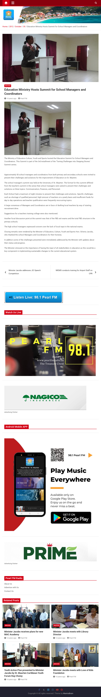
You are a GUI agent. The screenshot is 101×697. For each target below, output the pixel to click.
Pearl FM (23, 98)
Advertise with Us (11, 587)
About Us (8, 584)
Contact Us (9, 591)
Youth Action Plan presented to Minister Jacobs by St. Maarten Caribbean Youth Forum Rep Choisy (24, 673)
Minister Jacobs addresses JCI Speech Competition (25, 272)
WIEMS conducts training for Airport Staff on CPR (74, 272)
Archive (7, 86)
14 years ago (11, 98)
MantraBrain (68, 693)
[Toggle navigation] (13, 3)
